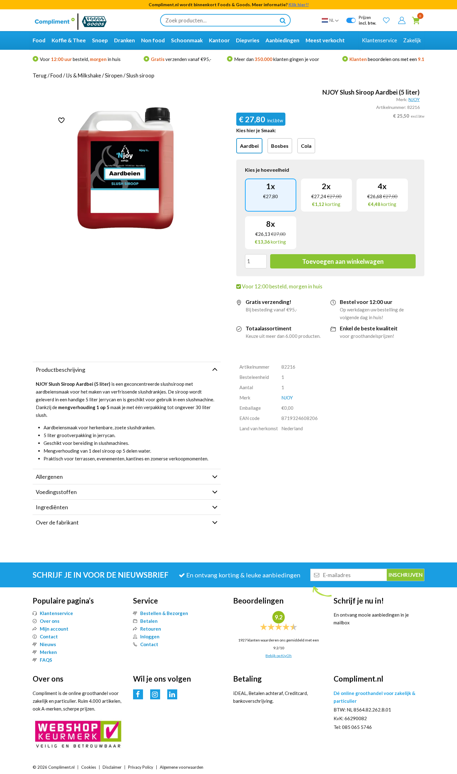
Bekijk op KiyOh (278, 655)
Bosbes (280, 146)
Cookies (88, 767)
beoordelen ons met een (386, 59)
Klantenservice (56, 613)
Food (56, 75)
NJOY (414, 99)
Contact (49, 636)
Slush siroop (140, 75)
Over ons (49, 621)
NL (331, 20)
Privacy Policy (140, 767)
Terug (40, 75)
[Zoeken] (282, 20)
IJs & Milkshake (83, 75)
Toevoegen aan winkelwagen (343, 261)
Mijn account (54, 629)
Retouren (150, 629)
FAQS (46, 660)
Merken (48, 652)
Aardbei (249, 146)
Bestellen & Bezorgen (164, 613)
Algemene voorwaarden (181, 767)
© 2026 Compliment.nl (54, 767)
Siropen (113, 75)
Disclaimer (112, 767)
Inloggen (149, 636)
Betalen (149, 621)
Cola (306, 146)
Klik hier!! (299, 4)
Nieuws (48, 644)
